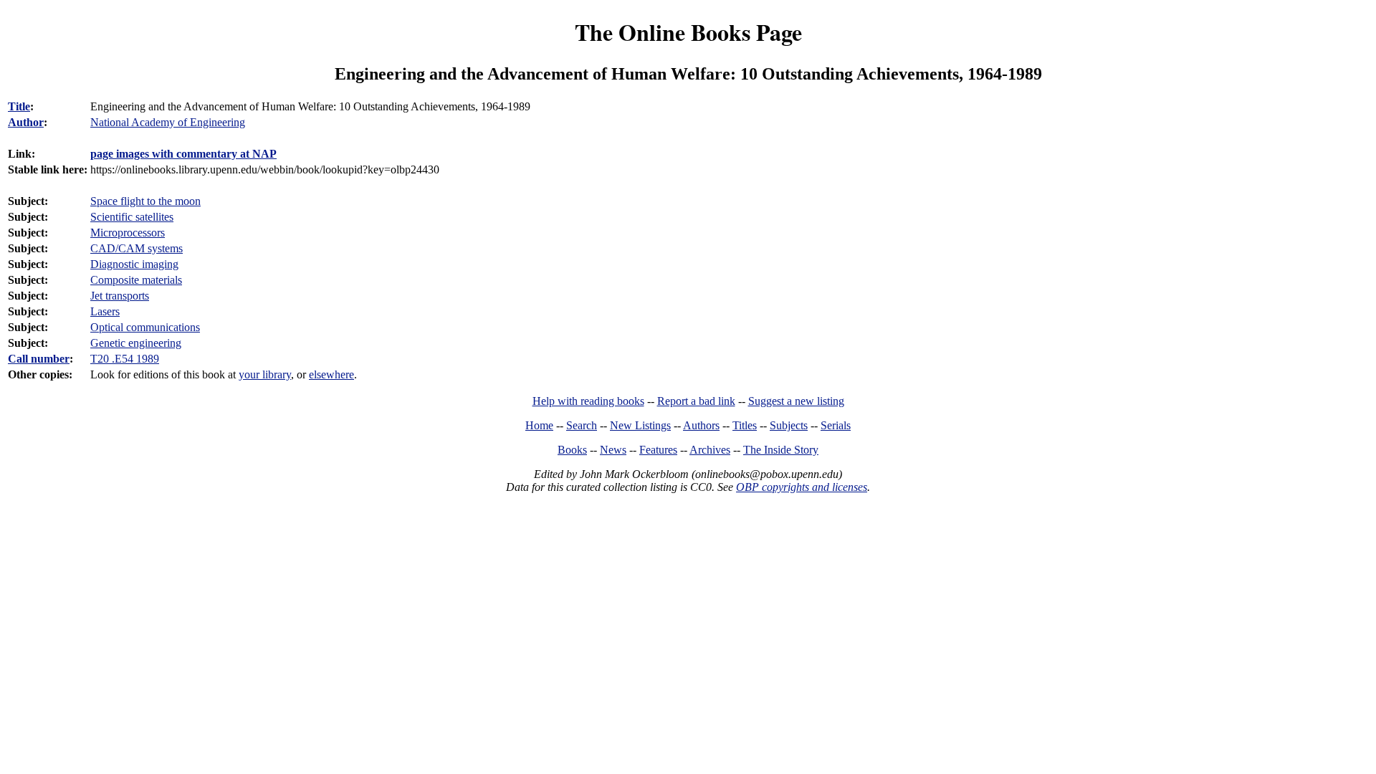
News (613, 450)
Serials (836, 425)
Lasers (105, 311)
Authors (701, 425)
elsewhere (331, 374)
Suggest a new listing (796, 401)
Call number (39, 359)
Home (539, 425)
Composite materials (136, 280)
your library (265, 374)
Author (26, 122)
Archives (709, 450)
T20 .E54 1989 (124, 359)
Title (19, 106)
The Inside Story (780, 450)
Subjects (789, 425)
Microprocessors (127, 232)
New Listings (640, 425)
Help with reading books (588, 401)
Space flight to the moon (145, 201)
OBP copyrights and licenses (801, 487)
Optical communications (145, 327)
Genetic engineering (135, 343)
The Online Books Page (688, 32)
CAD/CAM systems (136, 248)
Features (658, 450)
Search (581, 425)
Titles (744, 425)
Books (572, 450)
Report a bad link (696, 401)
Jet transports (119, 296)
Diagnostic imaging (134, 264)
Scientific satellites (131, 217)
